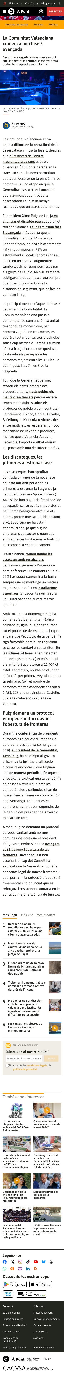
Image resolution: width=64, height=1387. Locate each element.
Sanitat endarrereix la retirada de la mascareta (45, 1194)
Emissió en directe (13, 1319)
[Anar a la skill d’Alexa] (8, 1294)
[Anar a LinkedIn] (28, 1269)
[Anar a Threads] (52, 1262)
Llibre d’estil (40, 1331)
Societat (38, 24)
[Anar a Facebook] (5, 1262)
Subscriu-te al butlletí (14, 1325)
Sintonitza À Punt (43, 1312)
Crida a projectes (42, 1325)
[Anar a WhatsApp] (5, 1269)
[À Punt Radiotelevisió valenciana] (21, 1359)
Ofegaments (48, 3)
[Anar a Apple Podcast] (20, 1269)
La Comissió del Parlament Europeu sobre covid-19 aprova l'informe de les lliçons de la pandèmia (16, 1231)
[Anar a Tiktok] (28, 1262)
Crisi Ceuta (31, 3)
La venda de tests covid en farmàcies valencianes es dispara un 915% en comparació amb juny (16, 1161)
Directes (55, 11)
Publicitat (38, 1306)
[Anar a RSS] (36, 1269)
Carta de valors (11, 1331)
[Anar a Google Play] (15, 1284)
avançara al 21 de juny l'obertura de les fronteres (31, 849)
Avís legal (38, 1338)
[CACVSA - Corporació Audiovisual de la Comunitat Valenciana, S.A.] (28, 1368)
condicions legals (37, 1065)
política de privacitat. (25, 1069)
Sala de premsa (11, 1312)
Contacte (8, 1306)
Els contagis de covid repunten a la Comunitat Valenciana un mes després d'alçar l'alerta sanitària (46, 1161)
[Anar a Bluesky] (44, 1262)
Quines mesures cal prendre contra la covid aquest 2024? (46, 1124)
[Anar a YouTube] (36, 1262)
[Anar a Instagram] (21, 1262)
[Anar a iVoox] (12, 1269)
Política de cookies (43, 1347)
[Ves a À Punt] (18, 11)
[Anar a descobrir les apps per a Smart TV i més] (31, 1294)
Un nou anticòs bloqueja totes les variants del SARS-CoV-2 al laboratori (16, 1126)
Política (53, 24)
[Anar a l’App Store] (40, 1284)
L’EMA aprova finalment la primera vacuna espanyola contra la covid (47, 1230)
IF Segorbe (15, 3)
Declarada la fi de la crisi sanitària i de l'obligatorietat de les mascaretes (15, 1196)
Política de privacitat (14, 1347)
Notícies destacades (16, 24)
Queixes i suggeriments (46, 1319)
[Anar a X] (13, 1262)
